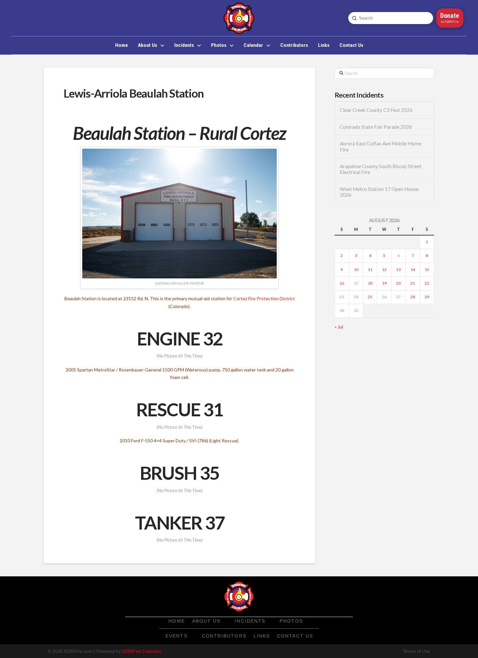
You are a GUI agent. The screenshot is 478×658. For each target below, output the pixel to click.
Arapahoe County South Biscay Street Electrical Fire (380, 169)
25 (370, 296)
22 (427, 283)
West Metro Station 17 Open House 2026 (379, 192)
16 (341, 283)
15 (427, 269)
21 (412, 283)
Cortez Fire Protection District (264, 298)
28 (412, 296)
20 (398, 283)
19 (384, 283)
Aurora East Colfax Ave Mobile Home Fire (380, 147)
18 (370, 283)
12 (384, 269)
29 (427, 296)
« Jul (339, 326)
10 (356, 269)
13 (398, 269)
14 (412, 269)
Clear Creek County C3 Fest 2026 (376, 110)
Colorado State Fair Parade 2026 (376, 127)
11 (370, 269)
